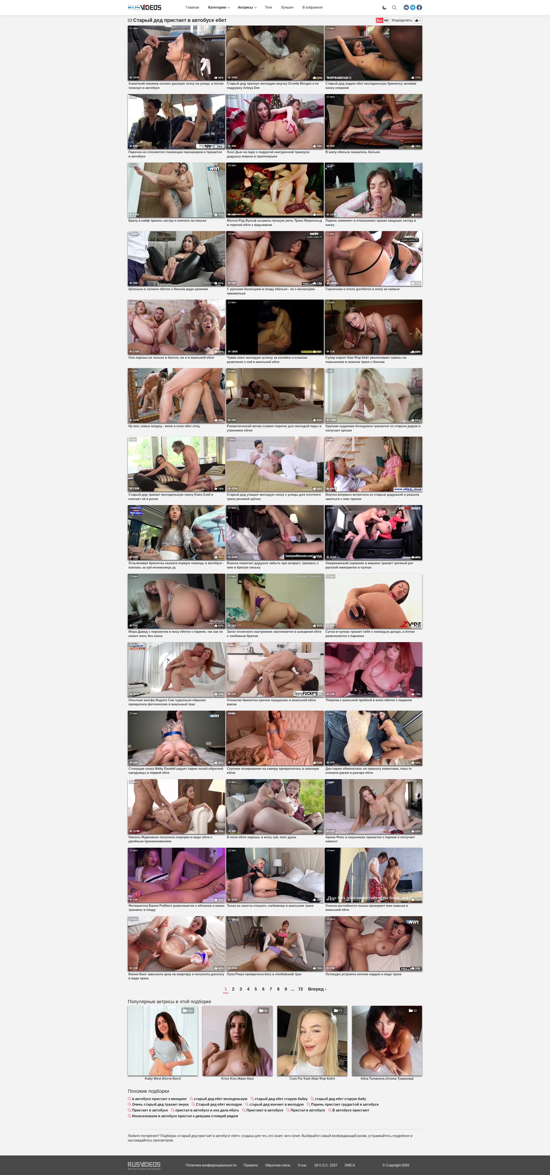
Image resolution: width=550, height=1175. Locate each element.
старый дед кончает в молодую (276, 1104)
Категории (217, 7)
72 (300, 989)
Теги (268, 7)
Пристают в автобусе (264, 1110)
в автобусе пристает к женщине (159, 1099)
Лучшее (287, 7)
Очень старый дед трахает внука (160, 1104)
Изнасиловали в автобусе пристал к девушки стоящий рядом (185, 1116)
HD (386, 20)
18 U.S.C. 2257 (326, 1165)
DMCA (350, 1165)
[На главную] (142, 7)
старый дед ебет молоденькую (221, 1099)
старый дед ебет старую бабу (340, 1099)
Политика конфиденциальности (211, 1165)
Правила (251, 1165)
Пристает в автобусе (150, 1110)
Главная (192, 7)
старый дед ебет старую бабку (281, 1099)
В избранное (312, 7)
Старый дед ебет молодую (219, 1104)
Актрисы (245, 7)
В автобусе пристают (350, 1110)
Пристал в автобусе (308, 1110)
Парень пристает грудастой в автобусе (345, 1104)
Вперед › (317, 989)
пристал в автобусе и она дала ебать (207, 1110)
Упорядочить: (402, 20)
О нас (302, 1165)
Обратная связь (277, 1165)
